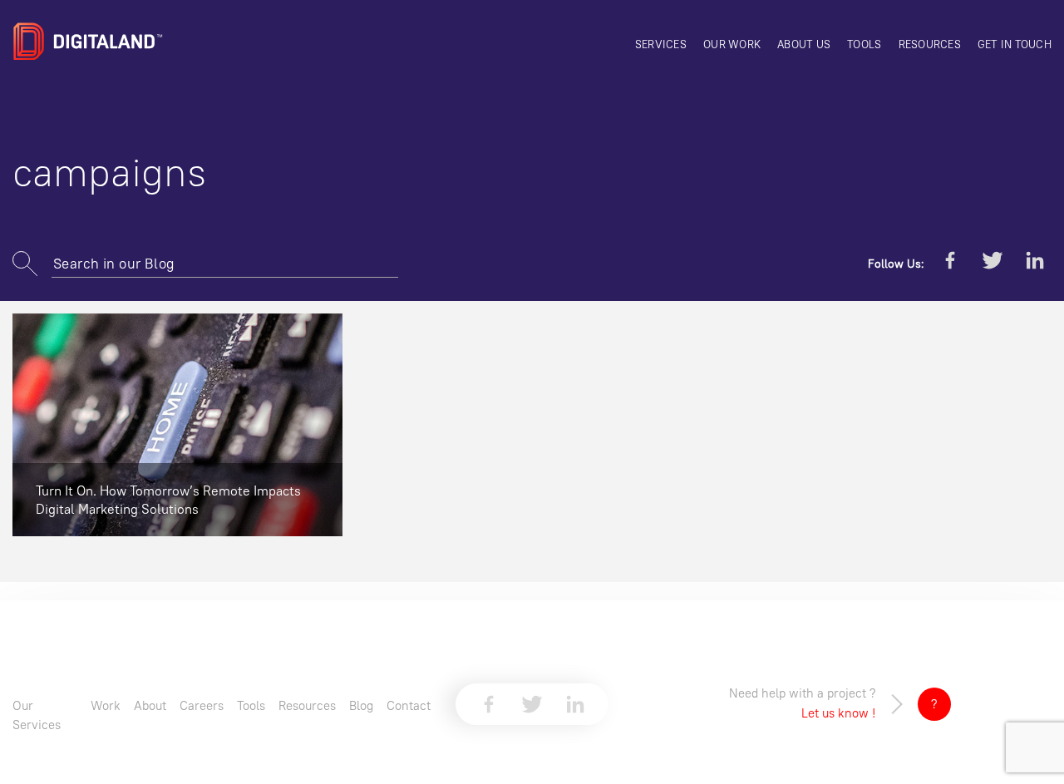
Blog (361, 705)
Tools (864, 44)
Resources (930, 44)
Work (106, 705)
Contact (409, 705)
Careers (202, 705)
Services (661, 44)
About (150, 705)
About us (803, 44)
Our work (732, 44)
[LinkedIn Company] (1035, 263)
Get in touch (1015, 44)
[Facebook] (950, 263)
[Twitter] (992, 263)
